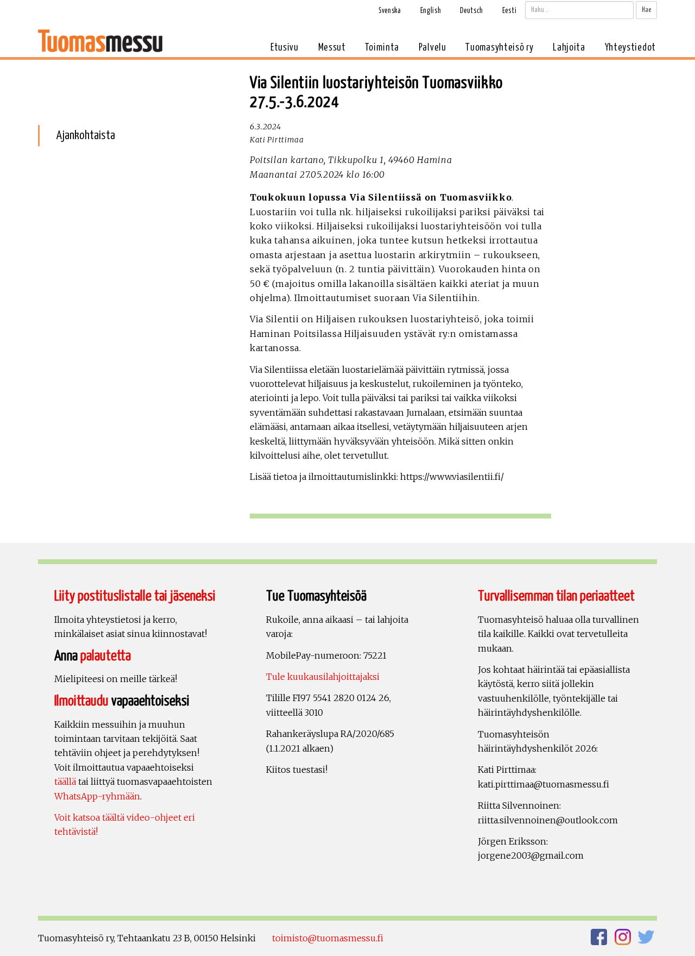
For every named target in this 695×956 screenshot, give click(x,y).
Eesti (509, 11)
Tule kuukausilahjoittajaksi (323, 676)
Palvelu (432, 47)
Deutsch (471, 11)
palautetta (105, 656)
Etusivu (284, 47)
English (430, 11)
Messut (332, 47)
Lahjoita (569, 47)
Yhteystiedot (630, 47)
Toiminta (382, 47)
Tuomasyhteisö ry (499, 47)
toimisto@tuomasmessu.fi (327, 938)
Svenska (389, 11)
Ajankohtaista (85, 135)
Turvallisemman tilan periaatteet (556, 596)
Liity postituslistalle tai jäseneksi (135, 596)
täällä (65, 781)
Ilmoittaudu (81, 701)
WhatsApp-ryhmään (97, 796)
